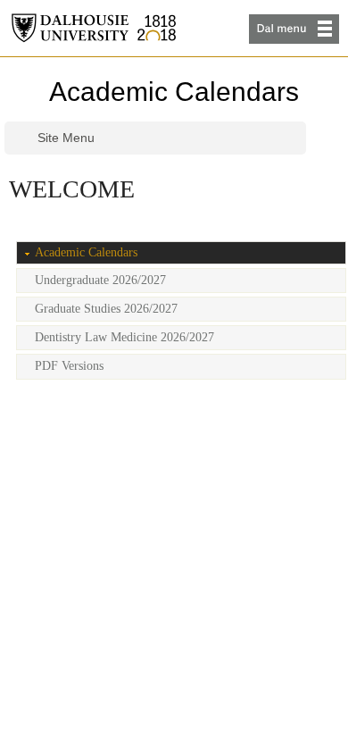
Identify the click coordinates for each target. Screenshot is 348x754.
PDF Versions (69, 366)
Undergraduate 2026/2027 (100, 280)
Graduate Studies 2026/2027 (106, 308)
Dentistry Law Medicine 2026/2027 (124, 337)
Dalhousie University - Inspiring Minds (93, 28)
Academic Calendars (174, 91)
